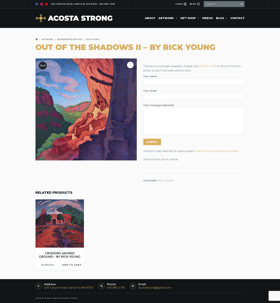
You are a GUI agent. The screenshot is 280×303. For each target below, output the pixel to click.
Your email (150, 90)
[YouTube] (46, 4)
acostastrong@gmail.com (154, 287)
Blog (220, 18)
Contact (237, 18)
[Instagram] (41, 4)
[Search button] (241, 4)
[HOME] (36, 39)
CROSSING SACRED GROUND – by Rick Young (59, 255)
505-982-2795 (107, 4)
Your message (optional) (158, 105)
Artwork (166, 18)
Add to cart (72, 264)
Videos (207, 18)
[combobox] (221, 4)
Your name (150, 76)
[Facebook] (36, 4)
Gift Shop (188, 18)
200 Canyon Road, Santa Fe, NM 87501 (74, 4)
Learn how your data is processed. (217, 151)
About (150, 18)
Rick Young (166, 180)
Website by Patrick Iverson (64, 298)
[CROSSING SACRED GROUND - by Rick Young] (59, 223)
